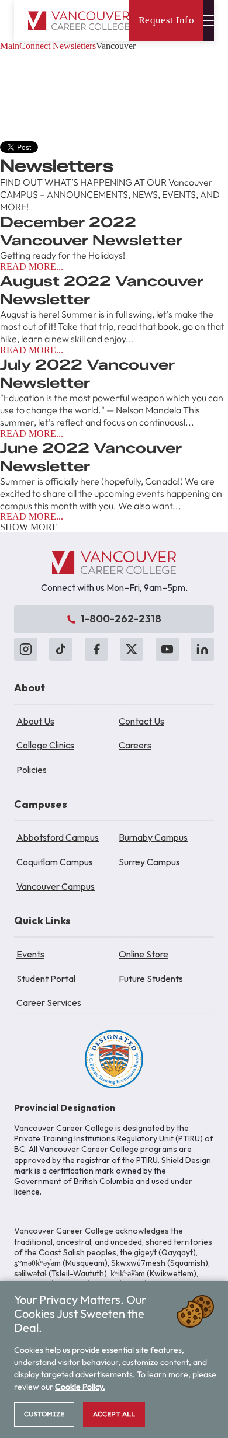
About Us (35, 721)
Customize (44, 1414)
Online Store (143, 954)
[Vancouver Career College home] (78, 20)
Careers (135, 745)
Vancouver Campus (55, 886)
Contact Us (141, 721)
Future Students (151, 978)
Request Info (166, 20)
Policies (31, 769)
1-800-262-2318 (121, 618)
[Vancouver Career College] (114, 562)
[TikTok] (60, 649)
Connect (34, 46)
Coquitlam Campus (54, 862)
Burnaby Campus (153, 837)
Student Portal (45, 978)
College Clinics (45, 745)
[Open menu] (208, 20)
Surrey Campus (149, 862)
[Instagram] (25, 649)
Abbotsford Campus (57, 837)
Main (9, 46)
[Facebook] (96, 649)
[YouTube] (167, 649)
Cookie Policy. (80, 1386)
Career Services (48, 1002)
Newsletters (74, 46)
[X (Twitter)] (131, 649)
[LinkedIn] (202, 649)
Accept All (114, 1414)
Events (30, 954)
